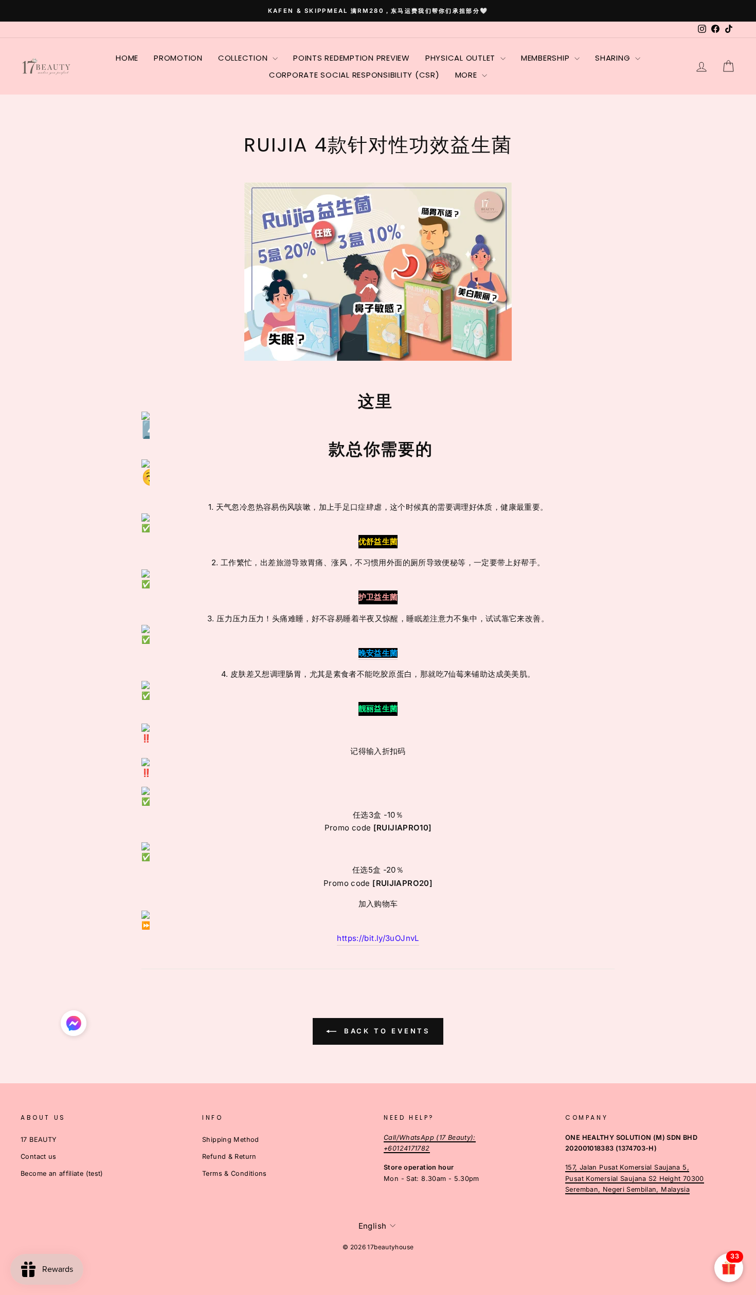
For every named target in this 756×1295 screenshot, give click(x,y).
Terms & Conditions (234, 1173)
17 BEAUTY (39, 1139)
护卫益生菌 (378, 597)
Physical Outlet (461, 57)
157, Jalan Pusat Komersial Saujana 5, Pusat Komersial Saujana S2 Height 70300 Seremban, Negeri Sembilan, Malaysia (634, 1178)
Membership (546, 57)
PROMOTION (178, 57)
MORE (467, 74)
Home (127, 57)
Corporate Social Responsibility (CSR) (354, 74)
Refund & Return (229, 1156)
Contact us (39, 1156)
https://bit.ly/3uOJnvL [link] (378, 938)
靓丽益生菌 (378, 708)
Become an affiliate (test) (62, 1173)
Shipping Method (230, 1139)
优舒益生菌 (378, 541)
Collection (244, 57)
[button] (73, 1025)
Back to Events (385, 1031)
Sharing (614, 57)
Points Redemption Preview (351, 57)
